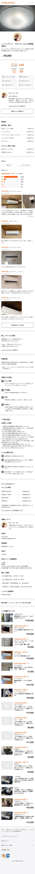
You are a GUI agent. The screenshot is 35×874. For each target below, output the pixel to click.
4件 (22, 186)
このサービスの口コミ (25, 165)
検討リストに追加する (17, 111)
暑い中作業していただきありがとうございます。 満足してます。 (17, 241)
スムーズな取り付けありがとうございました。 (13, 267)
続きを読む (31, 216)
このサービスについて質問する (17, 106)
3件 (22, 184)
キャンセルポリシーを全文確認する (10, 510)
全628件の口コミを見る (17, 325)
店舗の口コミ (9, 165)
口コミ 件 (14, 65)
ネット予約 (8, 381)
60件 (22, 179)
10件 (22, 182)
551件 (22, 177)
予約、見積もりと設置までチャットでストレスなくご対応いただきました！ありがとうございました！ (17, 318)
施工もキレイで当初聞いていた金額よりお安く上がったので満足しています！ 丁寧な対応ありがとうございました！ (17, 292)
